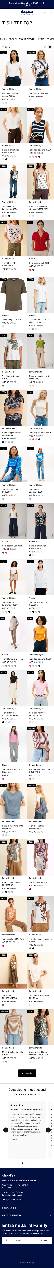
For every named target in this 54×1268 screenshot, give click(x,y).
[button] (3, 103)
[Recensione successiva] (48, 1129)
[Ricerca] (9, 13)
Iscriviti (43, 1240)
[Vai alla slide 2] (24, 1163)
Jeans (40, 39)
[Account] (45, 13)
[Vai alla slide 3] (26, 1163)
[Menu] (3, 13)
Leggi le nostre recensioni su (19, 1180)
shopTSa (30, 1263)
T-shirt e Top (27, 39)
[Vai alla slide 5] (29, 1163)
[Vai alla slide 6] (31, 1163)
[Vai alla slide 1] (22, 1163)
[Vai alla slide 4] (28, 1163)
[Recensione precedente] (5, 1129)
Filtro (7, 47)
